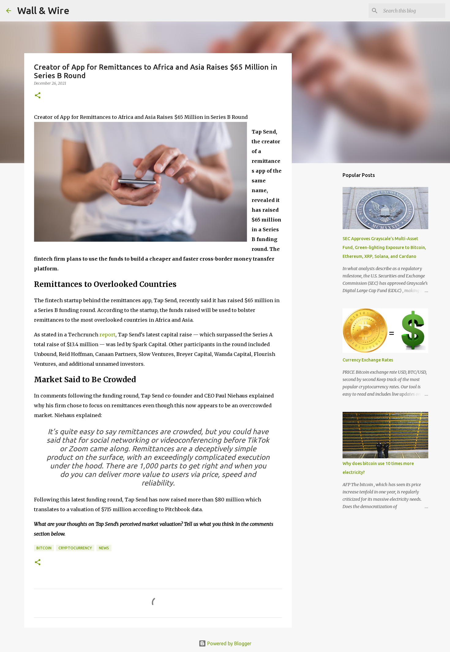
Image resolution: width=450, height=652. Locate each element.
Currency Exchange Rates (368, 359)
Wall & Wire (43, 10)
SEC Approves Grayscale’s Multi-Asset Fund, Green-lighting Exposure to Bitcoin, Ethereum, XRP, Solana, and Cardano (384, 247)
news (104, 548)
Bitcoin (43, 548)
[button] (37, 96)
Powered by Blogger (228, 643)
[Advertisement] (323, 264)
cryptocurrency (75, 548)
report (107, 334)
